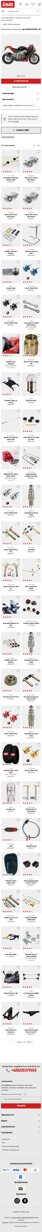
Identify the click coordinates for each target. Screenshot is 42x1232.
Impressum (6, 1139)
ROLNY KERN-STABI (31, 288)
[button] (38, 11)
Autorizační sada (31, 846)
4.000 (11, 846)
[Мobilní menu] (2, 11)
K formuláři (15, 121)
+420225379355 (23, 1070)
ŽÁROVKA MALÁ (31, 400)
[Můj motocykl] (26, 4)
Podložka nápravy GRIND (31, 623)
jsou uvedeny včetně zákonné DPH (23, 1217)
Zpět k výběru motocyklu (11, 24)
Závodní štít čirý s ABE (11, 993)
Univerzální (31, 550)
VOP (3, 1143)
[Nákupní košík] (39, 4)
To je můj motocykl (21, 81)
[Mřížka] (34, 145)
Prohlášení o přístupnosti (10, 1150)
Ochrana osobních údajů (10, 1146)
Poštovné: (5, 1222)
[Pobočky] (20, 4)
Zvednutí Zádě (10, 288)
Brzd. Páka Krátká (10, 954)
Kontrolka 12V (10, 809)
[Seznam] (38, 145)
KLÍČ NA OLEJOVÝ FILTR (11, 697)
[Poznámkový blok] (33, 4)
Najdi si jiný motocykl (19, 87)
